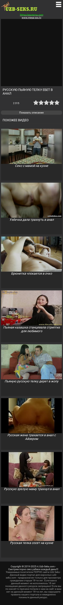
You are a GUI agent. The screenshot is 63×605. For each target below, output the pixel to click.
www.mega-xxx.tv (31, 17)
